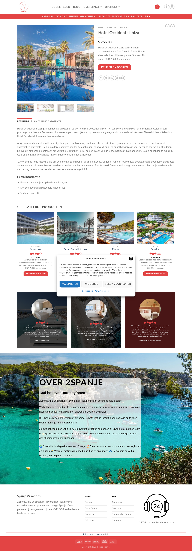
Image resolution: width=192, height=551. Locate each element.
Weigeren (91, 284)
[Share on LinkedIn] (122, 78)
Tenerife (73, 16)
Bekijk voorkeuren (118, 284)
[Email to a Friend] (111, 78)
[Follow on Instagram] (172, 6)
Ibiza (147, 16)
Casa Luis (155, 249)
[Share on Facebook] (101, 78)
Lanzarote (104, 16)
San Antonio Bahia (117, 27)
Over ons (111, 6)
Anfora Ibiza (35, 249)
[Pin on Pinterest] (117, 78)
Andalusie (47, 16)
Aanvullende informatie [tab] (48, 121)
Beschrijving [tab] (24, 121)
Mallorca (136, 16)
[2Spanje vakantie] (32, 7)
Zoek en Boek (61, 6)
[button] (130, 258)
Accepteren (70, 284)
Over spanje (91, 6)
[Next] (88, 63)
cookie (98, 534)
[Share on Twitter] (106, 78)
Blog (76, 6)
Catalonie (61, 16)
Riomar (115, 249)
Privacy (87, 534)
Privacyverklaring (101, 291)
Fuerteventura (120, 16)
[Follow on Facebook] (166, 6)
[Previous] (22, 63)
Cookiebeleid (87, 291)
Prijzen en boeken (114, 67)
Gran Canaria (88, 16)
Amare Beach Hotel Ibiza (75, 249)
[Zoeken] (157, 6)
